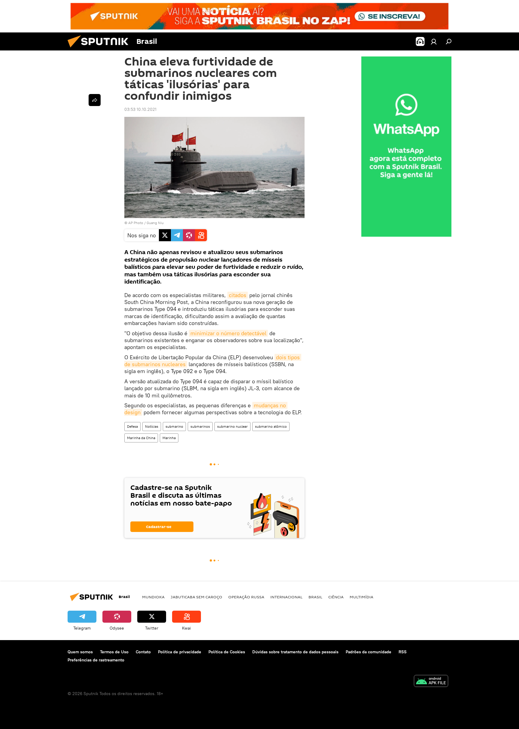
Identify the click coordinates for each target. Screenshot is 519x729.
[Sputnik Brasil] (100, 49)
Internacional (286, 597)
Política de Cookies (226, 652)
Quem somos (80, 652)
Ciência (336, 597)
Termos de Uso (114, 652)
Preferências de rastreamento (96, 660)
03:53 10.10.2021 (140, 109)
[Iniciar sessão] (434, 41)
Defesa (132, 426)
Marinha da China (141, 438)
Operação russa (246, 597)
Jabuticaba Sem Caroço (196, 597)
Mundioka (153, 597)
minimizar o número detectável (228, 333)
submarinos (200, 426)
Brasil (315, 597)
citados (237, 295)
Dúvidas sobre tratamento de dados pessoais (295, 652)
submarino (174, 426)
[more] (95, 100)
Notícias (151, 426)
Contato (143, 652)
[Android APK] (431, 681)
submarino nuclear (232, 426)
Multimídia (361, 597)
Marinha (169, 438)
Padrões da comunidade (368, 652)
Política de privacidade (179, 652)
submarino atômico (271, 426)
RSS (403, 652)
